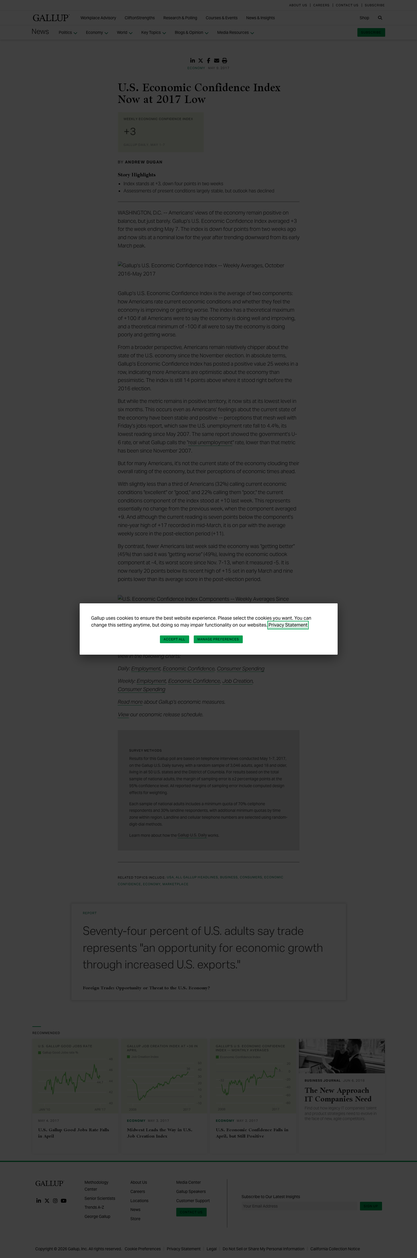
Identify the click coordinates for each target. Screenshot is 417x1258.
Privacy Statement (288, 625)
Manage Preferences (218, 639)
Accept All (174, 639)
